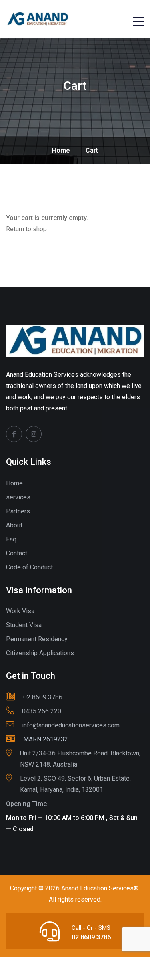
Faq (11, 539)
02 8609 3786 (91, 937)
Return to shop (26, 229)
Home (14, 483)
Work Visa (20, 611)
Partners (18, 511)
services (18, 497)
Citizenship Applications (40, 653)
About (14, 525)
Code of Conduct (29, 567)
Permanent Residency (37, 639)
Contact (16, 553)
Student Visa (24, 625)
